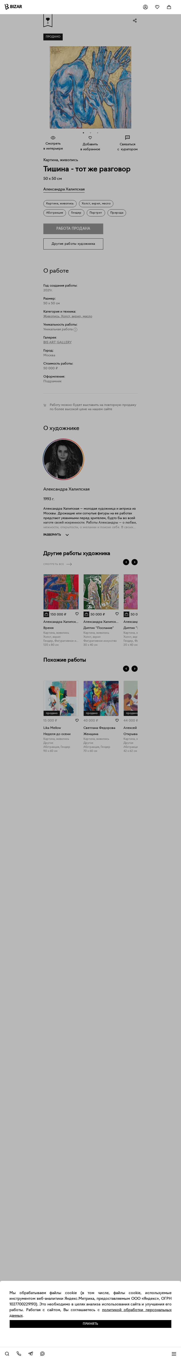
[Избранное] (157, 7)
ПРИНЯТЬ (90, 1324)
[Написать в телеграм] (30, 1354)
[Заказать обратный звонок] (18, 1353)
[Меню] (174, 1353)
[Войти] (145, 7)
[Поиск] (7, 1353)
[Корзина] (169, 7)
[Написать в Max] (42, 1354)
